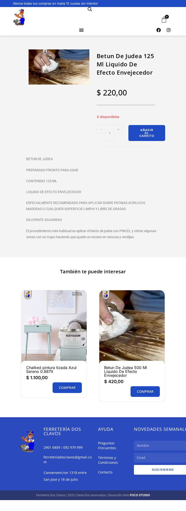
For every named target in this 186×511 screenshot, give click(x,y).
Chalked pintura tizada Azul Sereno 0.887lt (51, 369)
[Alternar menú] (81, 30)
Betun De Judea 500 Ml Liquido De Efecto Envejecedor (125, 371)
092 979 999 (73, 447)
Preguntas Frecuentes (107, 445)
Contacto (105, 472)
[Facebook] (158, 30)
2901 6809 (52, 447)
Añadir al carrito (146, 133)
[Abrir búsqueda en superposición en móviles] (89, 9)
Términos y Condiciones (108, 460)
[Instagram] (168, 30)
